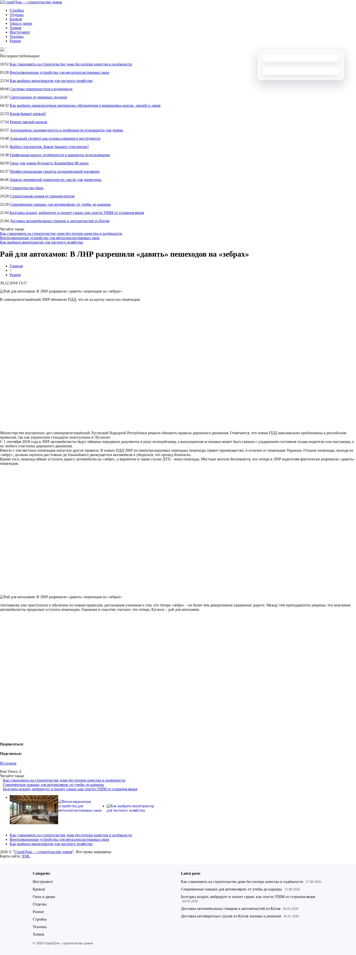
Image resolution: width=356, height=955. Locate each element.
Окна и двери (21, 23)
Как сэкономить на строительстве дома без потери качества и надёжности (71, 64)
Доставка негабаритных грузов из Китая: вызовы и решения (231, 916)
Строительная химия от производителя (42, 196)
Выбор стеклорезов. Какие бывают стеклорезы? (49, 147)
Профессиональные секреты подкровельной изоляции (55, 171)
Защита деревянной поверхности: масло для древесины (55, 180)
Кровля (16, 19)
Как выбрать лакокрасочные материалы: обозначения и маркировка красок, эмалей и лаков (85, 105)
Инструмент (20, 32)
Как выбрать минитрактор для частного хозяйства (51, 81)
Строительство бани (26, 188)
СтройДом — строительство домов (43, 852)
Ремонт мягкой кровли (28, 122)
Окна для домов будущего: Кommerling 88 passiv (49, 163)
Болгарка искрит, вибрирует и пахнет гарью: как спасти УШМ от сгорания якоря (77, 213)
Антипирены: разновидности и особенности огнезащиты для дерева (66, 130)
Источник (8, 763)
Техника (16, 36)
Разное (15, 41)
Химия (15, 28)
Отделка (16, 15)
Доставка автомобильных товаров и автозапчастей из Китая (59, 221)
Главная (16, 266)
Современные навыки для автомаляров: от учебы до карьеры (60, 204)
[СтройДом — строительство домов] (31, 2)
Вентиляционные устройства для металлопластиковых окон (59, 72)
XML (26, 856)
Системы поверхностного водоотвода (41, 89)
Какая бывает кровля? (28, 114)
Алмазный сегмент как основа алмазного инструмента (55, 138)
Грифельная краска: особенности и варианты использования (60, 155)
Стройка (17, 10)
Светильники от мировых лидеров (38, 97)
